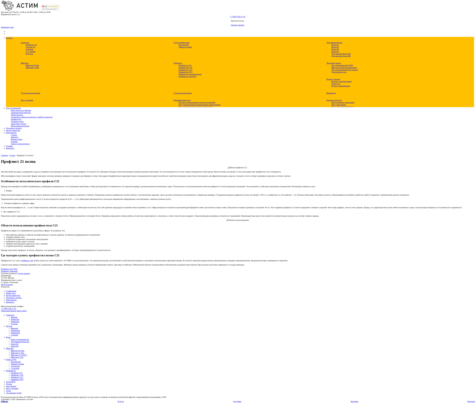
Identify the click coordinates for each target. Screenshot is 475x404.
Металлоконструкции (20, 126)
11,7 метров (31, 51)
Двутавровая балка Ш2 (341, 56)
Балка (8, 337)
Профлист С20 (17, 375)
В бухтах (29, 54)
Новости (14, 137)
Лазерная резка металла (21, 113)
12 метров (15, 368)
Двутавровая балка (334, 43)
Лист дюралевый (338, 105)
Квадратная (16, 362)
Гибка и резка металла (20, 144)
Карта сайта (22, 311)
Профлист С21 (17, 377)
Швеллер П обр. (32, 65)
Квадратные (184, 45)
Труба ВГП (10, 382)
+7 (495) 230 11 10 (8, 309)
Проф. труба (11, 359)
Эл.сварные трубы (14, 393)
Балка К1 (335, 49)
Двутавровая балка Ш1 (341, 54)
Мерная (14, 317)
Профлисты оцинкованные (190, 74)
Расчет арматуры (13, 130)
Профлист (178, 63)
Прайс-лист (11, 293)
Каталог (9, 38)
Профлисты (11, 371)
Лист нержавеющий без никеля (344, 70)
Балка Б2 (335, 47)
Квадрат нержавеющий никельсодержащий (197, 102)
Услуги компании (13, 108)
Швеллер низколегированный (344, 68)
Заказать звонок (237, 25)
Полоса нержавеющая (340, 86)
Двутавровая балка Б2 (20, 342)
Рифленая (15, 322)
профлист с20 (27, 261)
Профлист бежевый (9, 271)
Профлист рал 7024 (9, 269)
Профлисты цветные (187, 76)
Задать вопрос (24, 273)
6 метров (29, 49)
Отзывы (14, 142)
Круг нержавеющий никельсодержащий (196, 107)
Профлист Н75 (17, 380)
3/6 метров (15, 366)
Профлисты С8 (185, 65)
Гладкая (14, 324)
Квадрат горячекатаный (341, 81)
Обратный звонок (8, 311)
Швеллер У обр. (32, 68)
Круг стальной (27, 100)
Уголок (9, 384)
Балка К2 (335, 51)
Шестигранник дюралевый (342, 102)
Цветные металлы (334, 100)
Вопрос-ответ (16, 139)
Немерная (15, 319)
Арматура (25, 43)
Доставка (237, 401)
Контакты (10, 148)
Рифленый (15, 333)
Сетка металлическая (182, 93)
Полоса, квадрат (333, 79)
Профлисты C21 (185, 70)
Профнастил (16, 119)
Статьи (14, 135)
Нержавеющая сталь (182, 100)
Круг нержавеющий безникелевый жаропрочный (199, 105)
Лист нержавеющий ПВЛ (342, 65)
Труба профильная (181, 43)
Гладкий (14, 335)
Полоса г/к (335, 84)
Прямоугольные (185, 47)
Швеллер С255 (17, 357)
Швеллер (24, 63)
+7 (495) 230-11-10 (237, 17)
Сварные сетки (17, 121)
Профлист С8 (16, 373)
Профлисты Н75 (185, 72)
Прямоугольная (17, 364)
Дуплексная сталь (338, 72)
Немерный (15, 331)
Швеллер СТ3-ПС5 (19, 355)
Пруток (9, 326)
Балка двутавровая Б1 (20, 339)
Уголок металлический (30, 93)
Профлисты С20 (185, 68)
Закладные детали (18, 124)
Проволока (331, 93)
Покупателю (11, 133)
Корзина (354, 401)
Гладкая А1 (30, 47)
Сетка (8, 391)
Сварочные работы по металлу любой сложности (32, 117)
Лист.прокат (11, 386)
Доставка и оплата (14, 128)
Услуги (120, 401)
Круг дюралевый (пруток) (342, 107)
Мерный (14, 328)
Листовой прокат (333, 63)
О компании (11, 291)
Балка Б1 (335, 45)
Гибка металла (17, 115)
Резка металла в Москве (21, 110)
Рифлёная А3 (31, 45)
